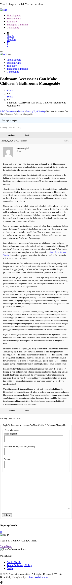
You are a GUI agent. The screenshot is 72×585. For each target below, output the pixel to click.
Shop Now (6, 546)
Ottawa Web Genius (37, 577)
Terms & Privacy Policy (19, 565)
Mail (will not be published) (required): (19, 446)
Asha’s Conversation (8, 111)
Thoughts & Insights (17, 24)
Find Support (14, 15)
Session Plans (14, 18)
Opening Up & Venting (35, 111)
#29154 (67, 141)
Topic (10, 96)
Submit (7, 515)
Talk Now (12, 21)
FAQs (10, 568)
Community (13, 27)
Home (10, 90)
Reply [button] (24, 141)
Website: (7, 459)
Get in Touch (14, 562)
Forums (21, 111)
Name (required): (11, 434)
